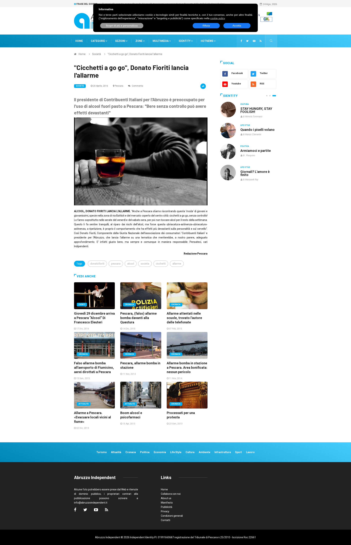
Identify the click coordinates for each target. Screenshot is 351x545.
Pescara (119, 86)
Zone (139, 40)
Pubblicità (166, 507)
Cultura (244, 104)
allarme (176, 263)
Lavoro (250, 452)
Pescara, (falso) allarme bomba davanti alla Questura (138, 318)
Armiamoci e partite (255, 151)
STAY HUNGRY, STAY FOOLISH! (256, 110)
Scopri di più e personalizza (122, 25)
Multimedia (161, 40)
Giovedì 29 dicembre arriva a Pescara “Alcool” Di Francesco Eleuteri (94, 318)
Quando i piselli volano (257, 130)
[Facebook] (241, 40)
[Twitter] (247, 40)
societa (145, 263)
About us (166, 498)
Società (96, 54)
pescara (115, 263)
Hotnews (207, 40)
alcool (130, 263)
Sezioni (120, 40)
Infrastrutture (222, 452)
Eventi (82, 304)
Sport (238, 452)
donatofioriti (97, 263)
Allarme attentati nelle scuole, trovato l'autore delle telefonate (184, 318)
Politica (244, 146)
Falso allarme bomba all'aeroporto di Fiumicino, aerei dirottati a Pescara (94, 367)
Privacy (165, 511)
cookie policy (217, 18)
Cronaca (129, 304)
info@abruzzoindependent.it (90, 502)
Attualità (84, 404)
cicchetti (161, 263)
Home (79, 40)
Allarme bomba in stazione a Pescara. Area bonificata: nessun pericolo (187, 367)
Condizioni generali (172, 515)
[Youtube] (254, 40)
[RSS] (260, 40)
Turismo (101, 452)
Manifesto (167, 502)
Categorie (98, 40)
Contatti (165, 520)
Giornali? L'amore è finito (255, 173)
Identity (184, 40)
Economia (160, 452)
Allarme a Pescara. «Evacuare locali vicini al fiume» (92, 417)
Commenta (137, 86)
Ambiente (204, 452)
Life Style (245, 125)
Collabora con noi (171, 493)
